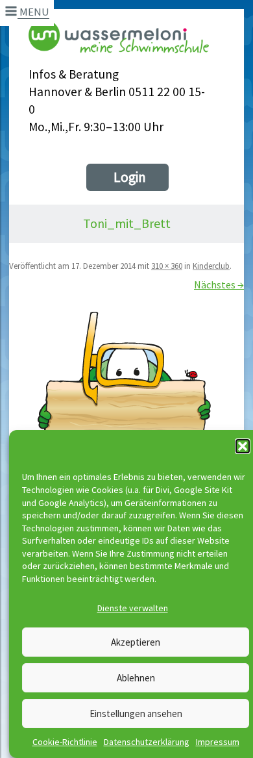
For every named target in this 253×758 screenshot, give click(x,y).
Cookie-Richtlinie (64, 742)
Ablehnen (136, 678)
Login (130, 177)
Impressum (217, 742)
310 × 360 (166, 266)
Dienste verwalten (132, 608)
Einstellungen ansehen (136, 713)
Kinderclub (211, 266)
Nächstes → (219, 284)
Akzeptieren (135, 642)
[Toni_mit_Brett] (126, 427)
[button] (242, 446)
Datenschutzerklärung (146, 742)
